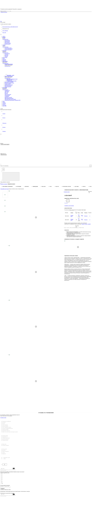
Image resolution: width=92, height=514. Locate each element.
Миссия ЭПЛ (5, 449)
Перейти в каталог (4, 12)
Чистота (85, 212)
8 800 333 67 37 (3, 460)
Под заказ (44, 186)
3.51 (68, 200)
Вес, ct (79, 212)
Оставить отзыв (67, 191)
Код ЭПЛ (4, 450)
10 (2, 483)
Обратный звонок (3, 154)
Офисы (5, 458)
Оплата (84, 186)
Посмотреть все (5, 39)
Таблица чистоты (5, 440)
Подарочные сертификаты (7, 421)
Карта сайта (4, 444)
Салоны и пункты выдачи (5, 144)
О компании (3, 447)
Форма (72, 212)
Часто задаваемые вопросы (7, 427)
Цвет (82, 212)
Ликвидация (35, 186)
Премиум (27, 186)
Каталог (4, 188)
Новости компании (6, 451)
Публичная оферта (5, 429)
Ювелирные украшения (8, 186)
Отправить (2, 488)
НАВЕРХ (2, 418)
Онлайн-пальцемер (6, 445)
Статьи (4, 452)
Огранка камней (5, 435)
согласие (9, 469)
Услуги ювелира (5, 424)
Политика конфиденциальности (8, 428)
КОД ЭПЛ (57, 186)
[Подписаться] (14, 468)
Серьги (7, 188)
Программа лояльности (6, 430)
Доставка (77, 186)
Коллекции (18, 186)
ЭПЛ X (50, 186)
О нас (90, 186)
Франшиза (4, 453)
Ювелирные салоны (7, 457)
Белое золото (71, 209)
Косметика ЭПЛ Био (67, 186)
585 (85, 209)
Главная (1, 188)
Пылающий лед (5, 436)
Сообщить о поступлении (69, 205)
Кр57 (72, 216)
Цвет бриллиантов (5, 439)
